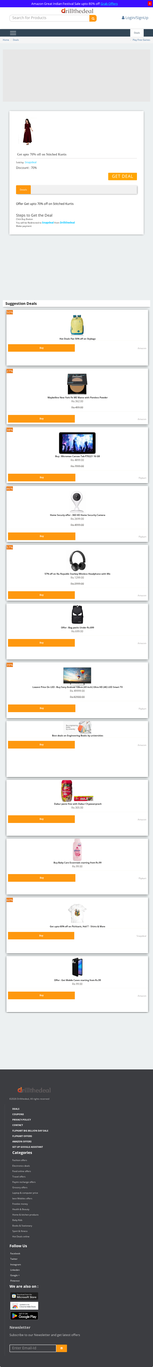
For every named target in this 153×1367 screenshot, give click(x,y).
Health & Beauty (20, 1209)
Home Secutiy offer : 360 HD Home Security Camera (77, 515)
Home (6, 39)
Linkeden (15, 1269)
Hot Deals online (20, 1236)
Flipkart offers (22, 1136)
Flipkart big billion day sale (30, 1130)
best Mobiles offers (22, 1198)
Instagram (15, 1264)
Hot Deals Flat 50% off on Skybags (77, 338)
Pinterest (15, 1280)
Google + (15, 1275)
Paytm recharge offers (24, 1182)
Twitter (14, 1258)
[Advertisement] (76, 75)
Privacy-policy (21, 1119)
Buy (41, 347)
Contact (17, 1125)
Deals (137, 32)
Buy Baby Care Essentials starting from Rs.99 (77, 862)
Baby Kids (17, 1220)
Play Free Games (141, 39)
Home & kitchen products (25, 1214)
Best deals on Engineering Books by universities (77, 735)
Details (23, 189)
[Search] (93, 18)
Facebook (15, 1253)
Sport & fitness (20, 1231)
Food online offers (21, 1171)
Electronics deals (21, 1165)
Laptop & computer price (25, 1192)
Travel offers (19, 1176)
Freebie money (20, 1203)
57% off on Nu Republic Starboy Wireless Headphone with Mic (77, 573)
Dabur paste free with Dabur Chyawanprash (77, 803)
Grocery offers (19, 1187)
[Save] (61, 1348)
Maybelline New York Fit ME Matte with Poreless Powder (77, 397)
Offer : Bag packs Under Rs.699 (77, 627)
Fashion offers (19, 1160)
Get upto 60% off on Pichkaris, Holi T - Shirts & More (77, 926)
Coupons (18, 1114)
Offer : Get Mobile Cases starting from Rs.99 (77, 980)
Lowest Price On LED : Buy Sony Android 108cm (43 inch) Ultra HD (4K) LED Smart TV (77, 687)
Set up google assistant (27, 1147)
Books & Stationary (22, 1225)
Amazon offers (22, 1141)
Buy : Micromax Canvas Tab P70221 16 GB (77, 456)
